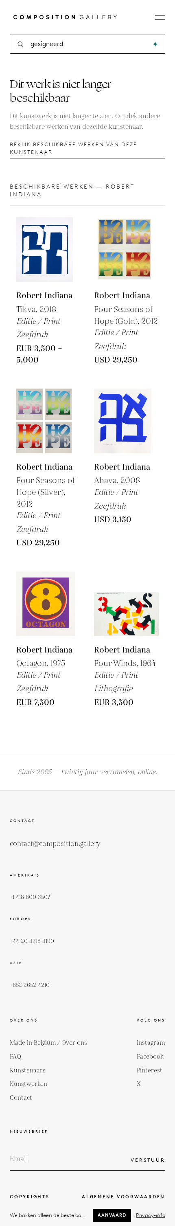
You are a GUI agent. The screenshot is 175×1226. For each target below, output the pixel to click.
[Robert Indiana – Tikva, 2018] (48, 249)
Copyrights (30, 1197)
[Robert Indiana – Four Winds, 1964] (126, 603)
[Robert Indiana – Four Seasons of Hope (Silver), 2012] (48, 421)
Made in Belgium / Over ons (48, 1043)
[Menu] (160, 17)
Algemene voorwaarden (123, 1197)
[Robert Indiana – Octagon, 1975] (48, 603)
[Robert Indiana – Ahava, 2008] (126, 421)
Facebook (150, 1056)
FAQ (15, 1056)
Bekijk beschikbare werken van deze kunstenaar (73, 148)
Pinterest (149, 1070)
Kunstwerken (28, 1084)
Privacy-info (150, 1215)
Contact (21, 1098)
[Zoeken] (155, 44)
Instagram (151, 1043)
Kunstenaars (28, 1070)
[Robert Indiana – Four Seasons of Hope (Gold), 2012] (126, 249)
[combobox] (88, 44)
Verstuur (148, 1160)
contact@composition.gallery (55, 844)
